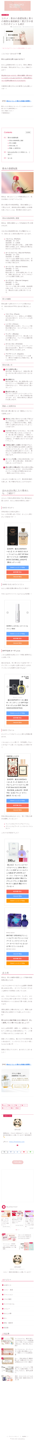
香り (13, 1108)
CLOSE (28, 132)
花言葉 (6, 1327)
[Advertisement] (17, 1186)
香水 (18, 1108)
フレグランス (6, 1108)
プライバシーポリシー (14, 1436)
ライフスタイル (9, 1304)
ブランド (25, 1105)
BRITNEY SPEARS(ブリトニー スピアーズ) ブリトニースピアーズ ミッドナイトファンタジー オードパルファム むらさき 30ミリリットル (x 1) (17, 941)
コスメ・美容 (5, 14)
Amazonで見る (17, 576)
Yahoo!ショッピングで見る (17, 567)
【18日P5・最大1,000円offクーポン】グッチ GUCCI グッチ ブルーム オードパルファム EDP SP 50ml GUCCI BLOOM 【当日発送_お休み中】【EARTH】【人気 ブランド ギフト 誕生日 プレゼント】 (17, 787)
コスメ (18, 1105)
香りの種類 (12, 143)
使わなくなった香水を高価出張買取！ (18, 101)
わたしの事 (7, 1313)
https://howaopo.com (16, 1141)
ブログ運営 (7, 1299)
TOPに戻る (18, 1162)
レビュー (7, 1308)
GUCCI (4, 1105)
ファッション (8, 1294)
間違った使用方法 (15, 148)
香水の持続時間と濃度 (16, 140)
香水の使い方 (13, 145)
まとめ (10, 158)
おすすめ (12, 1105)
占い (5, 1318)
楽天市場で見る (17, 572)
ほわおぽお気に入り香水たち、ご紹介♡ (19, 153)
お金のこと (7, 1285)
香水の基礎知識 (13, 137)
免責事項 (24, 1436)
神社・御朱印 (8, 1323)
